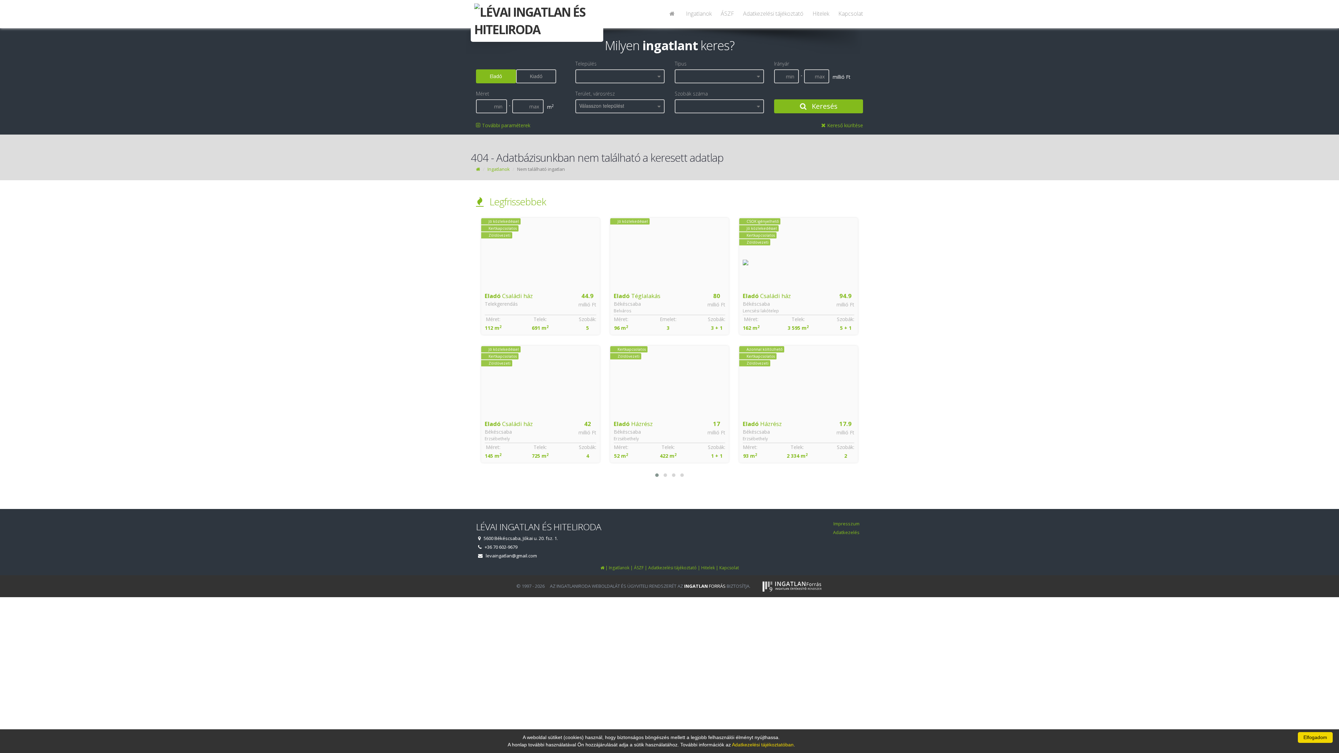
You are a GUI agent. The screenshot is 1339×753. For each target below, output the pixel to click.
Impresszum (846, 523)
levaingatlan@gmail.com (511, 556)
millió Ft (587, 304)
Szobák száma (691, 93)
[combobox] (620, 76)
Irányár (781, 63)
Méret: (492, 319)
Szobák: (587, 319)
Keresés (824, 106)
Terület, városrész (595, 93)
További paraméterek (505, 125)
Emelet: (539, 319)
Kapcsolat (850, 13)
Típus (681, 63)
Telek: (539, 447)
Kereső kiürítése (844, 125)
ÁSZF (727, 13)
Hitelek (820, 13)
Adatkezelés (846, 532)
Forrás (705, 586)
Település (586, 63)
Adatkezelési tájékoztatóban (763, 744)
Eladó (496, 76)
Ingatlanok (699, 13)
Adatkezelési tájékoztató (773, 13)
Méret (482, 93)
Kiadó (536, 76)
